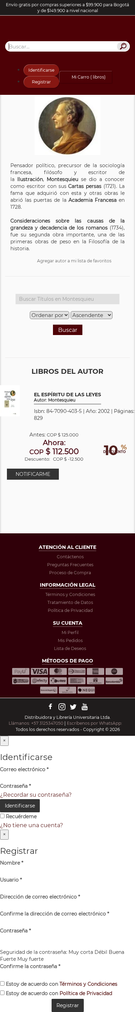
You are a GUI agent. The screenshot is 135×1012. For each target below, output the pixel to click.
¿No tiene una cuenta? (31, 825)
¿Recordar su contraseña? (36, 795)
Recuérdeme (20, 816)
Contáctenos (70, 556)
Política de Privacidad (70, 610)
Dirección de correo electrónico (40, 897)
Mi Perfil (70, 632)
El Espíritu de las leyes (67, 397)
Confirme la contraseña (30, 966)
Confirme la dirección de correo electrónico (54, 914)
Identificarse (41, 70)
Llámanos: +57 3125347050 (36, 723)
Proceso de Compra (70, 572)
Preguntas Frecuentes (70, 564)
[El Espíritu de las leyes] (10, 400)
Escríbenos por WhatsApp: (95, 723)
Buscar (67, 330)
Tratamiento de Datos (70, 602)
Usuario (11, 880)
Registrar (41, 81)
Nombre (11, 863)
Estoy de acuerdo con (60, 984)
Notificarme (33, 474)
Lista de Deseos (70, 648)
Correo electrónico (24, 769)
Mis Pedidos (70, 640)
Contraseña (15, 786)
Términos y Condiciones (70, 594)
